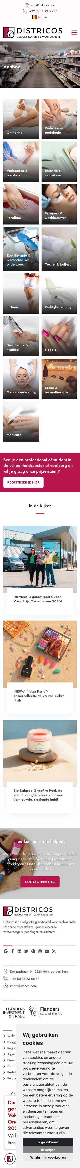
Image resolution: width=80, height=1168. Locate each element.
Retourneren (15, 1078)
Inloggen (13, 1041)
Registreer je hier (23, 482)
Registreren (15, 1048)
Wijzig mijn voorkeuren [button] (48, 1157)
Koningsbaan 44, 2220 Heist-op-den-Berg (39, 971)
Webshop (14, 1035)
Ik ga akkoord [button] (48, 1142)
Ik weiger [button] (48, 1150)
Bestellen (13, 1072)
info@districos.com (23, 985)
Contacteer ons (40, 882)
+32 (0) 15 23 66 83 (25, 978)
